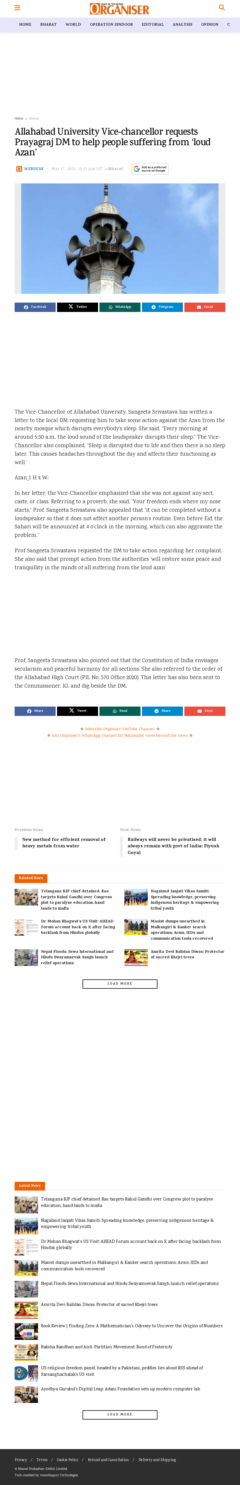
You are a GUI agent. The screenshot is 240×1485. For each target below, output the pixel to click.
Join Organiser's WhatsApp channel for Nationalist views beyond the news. (120, 736)
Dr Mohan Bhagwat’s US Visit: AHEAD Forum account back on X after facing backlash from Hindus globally (78, 927)
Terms (42, 1460)
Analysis (182, 25)
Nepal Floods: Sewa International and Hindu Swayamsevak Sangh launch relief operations (77, 958)
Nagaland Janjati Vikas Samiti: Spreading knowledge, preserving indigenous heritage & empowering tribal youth (185, 900)
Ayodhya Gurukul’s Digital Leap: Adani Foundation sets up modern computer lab (120, 1389)
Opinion (209, 25)
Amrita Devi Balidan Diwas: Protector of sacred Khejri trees (187, 955)
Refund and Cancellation (108, 1460)
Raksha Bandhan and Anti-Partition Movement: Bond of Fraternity (107, 1347)
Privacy (21, 1460)
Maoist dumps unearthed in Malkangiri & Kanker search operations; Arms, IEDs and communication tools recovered (182, 930)
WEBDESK (34, 169)
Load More (120, 984)
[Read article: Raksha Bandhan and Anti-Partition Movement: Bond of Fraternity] (26, 1352)
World (73, 25)
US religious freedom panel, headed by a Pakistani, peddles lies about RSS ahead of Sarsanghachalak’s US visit (122, 1371)
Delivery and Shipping (157, 1460)
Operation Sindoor (111, 25)
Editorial (153, 25)
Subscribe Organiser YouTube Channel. (120, 729)
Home (25, 25)
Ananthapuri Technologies (59, 1475)
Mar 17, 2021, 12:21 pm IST (77, 169)
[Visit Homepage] (119, 9)
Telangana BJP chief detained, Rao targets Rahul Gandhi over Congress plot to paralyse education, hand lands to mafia (76, 900)
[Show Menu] (17, 9)
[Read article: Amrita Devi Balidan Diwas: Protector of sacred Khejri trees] (136, 957)
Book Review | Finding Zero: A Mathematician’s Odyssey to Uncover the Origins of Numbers (131, 1326)
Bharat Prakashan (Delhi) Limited (42, 1469)
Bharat (48, 25)
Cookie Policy (67, 1460)
